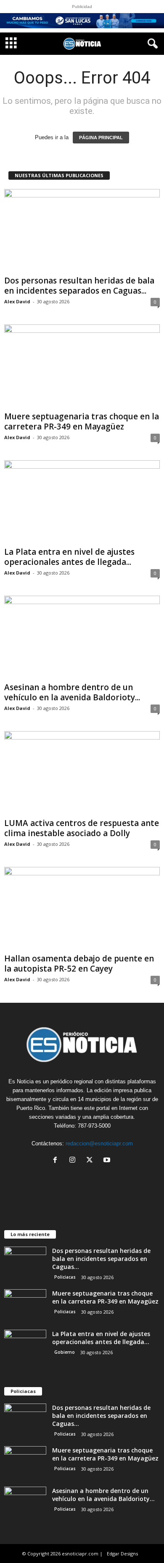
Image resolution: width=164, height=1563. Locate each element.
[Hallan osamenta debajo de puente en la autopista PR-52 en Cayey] (82, 908)
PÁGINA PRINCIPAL (101, 137)
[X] (91, 1161)
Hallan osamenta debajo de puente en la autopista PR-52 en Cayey (79, 963)
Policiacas (65, 1277)
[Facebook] (57, 1161)
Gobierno (64, 1352)
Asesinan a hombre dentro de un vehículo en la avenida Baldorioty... (72, 692)
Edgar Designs (122, 1553)
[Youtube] (108, 1161)
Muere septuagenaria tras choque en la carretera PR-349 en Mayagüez (81, 421)
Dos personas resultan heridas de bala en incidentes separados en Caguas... (79, 285)
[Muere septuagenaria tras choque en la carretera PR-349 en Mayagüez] (82, 366)
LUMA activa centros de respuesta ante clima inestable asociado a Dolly (81, 828)
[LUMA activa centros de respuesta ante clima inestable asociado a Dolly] (82, 772)
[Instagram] (74, 1161)
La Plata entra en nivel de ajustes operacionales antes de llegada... (69, 556)
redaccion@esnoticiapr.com (99, 1143)
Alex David (17, 301)
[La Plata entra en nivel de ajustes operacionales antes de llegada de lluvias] (82, 501)
